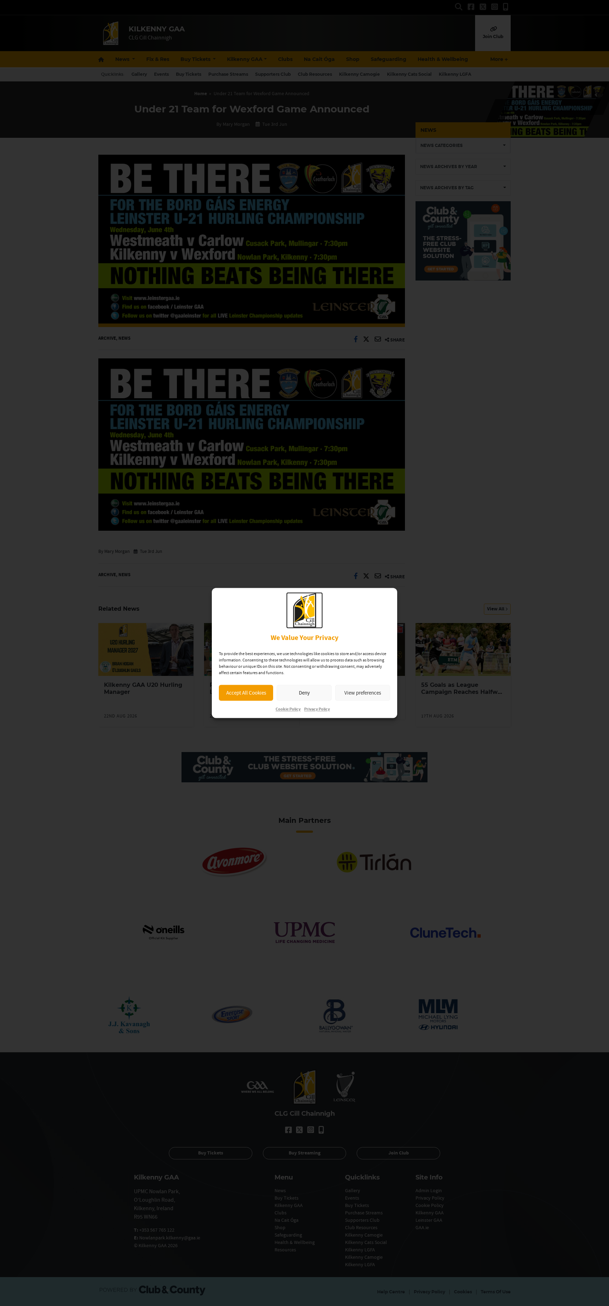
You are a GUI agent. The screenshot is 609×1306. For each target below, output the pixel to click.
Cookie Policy (288, 710)
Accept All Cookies (246, 692)
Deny (304, 692)
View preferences (362, 692)
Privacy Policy (317, 710)
